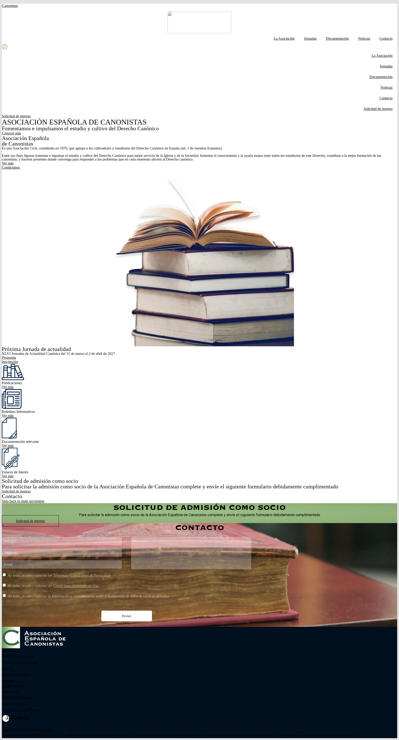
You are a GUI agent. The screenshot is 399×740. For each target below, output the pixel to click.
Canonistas (10, 6)
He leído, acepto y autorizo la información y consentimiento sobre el (88, 596)
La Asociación (284, 38)
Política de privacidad (17, 697)
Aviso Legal (10, 691)
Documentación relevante (20, 662)
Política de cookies (15, 703)
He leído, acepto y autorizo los (59, 575)
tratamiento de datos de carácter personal (138, 596)
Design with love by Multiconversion (27, 729)
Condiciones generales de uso (22, 710)
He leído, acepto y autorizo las (53, 586)
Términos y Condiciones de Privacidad (81, 575)
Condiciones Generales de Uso (76, 586)
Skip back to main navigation (23, 501)
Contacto (386, 38)
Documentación (337, 38)
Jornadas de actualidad (18, 656)
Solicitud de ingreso (378, 109)
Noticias (364, 38)
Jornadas (310, 38)
